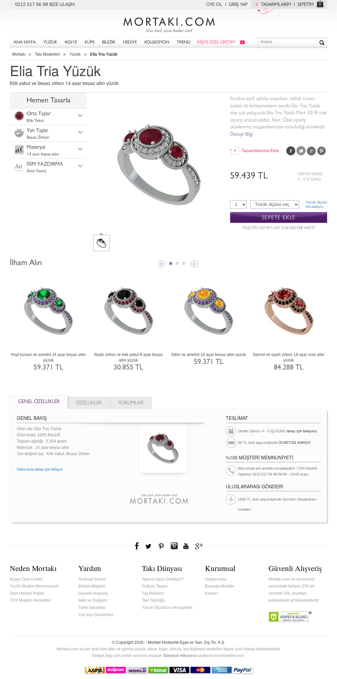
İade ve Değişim (92, 600)
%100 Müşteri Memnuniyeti (34, 586)
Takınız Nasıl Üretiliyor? (163, 579)
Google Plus (311, 150)
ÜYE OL (214, 5)
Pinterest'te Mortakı (161, 546)
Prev (161, 264)
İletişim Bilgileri (91, 586)
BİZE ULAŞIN (62, 5)
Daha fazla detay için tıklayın (40, 469)
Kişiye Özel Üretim (26, 579)
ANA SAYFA (24, 43)
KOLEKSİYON (156, 43)
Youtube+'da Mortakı (186, 546)
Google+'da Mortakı (200, 546)
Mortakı (18, 54)
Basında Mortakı (219, 586)
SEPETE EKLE (279, 218)
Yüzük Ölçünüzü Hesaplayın (167, 607)
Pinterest (321, 150)
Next (195, 264)
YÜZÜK (50, 43)
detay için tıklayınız (302, 431)
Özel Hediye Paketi (27, 593)
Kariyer (211, 593)
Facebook (291, 150)
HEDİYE (130, 43)
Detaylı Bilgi (241, 134)
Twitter (301, 150)
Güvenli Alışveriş (93, 593)
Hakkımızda (215, 579)
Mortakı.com (168, 23)
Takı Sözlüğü (153, 600)
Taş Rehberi (153, 593)
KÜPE (89, 43)
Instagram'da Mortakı (174, 546)
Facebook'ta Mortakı (137, 546)
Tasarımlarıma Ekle (260, 150)
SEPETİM (306, 5)
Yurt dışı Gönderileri (96, 614)
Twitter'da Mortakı (149, 546)
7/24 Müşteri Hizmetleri (30, 600)
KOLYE (71, 43)
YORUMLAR (130, 403)
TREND (184, 43)
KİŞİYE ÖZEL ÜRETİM (216, 43)
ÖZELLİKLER (89, 403)
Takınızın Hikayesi (179, 655)
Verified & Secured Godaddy (290, 616)
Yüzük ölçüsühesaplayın (316, 204)
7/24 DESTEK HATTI (298, 229)
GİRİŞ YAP (238, 5)
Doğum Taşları (155, 586)
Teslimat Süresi (92, 579)
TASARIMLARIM (273, 5)
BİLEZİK (109, 43)
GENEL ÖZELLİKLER (39, 402)
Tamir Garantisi (91, 607)
